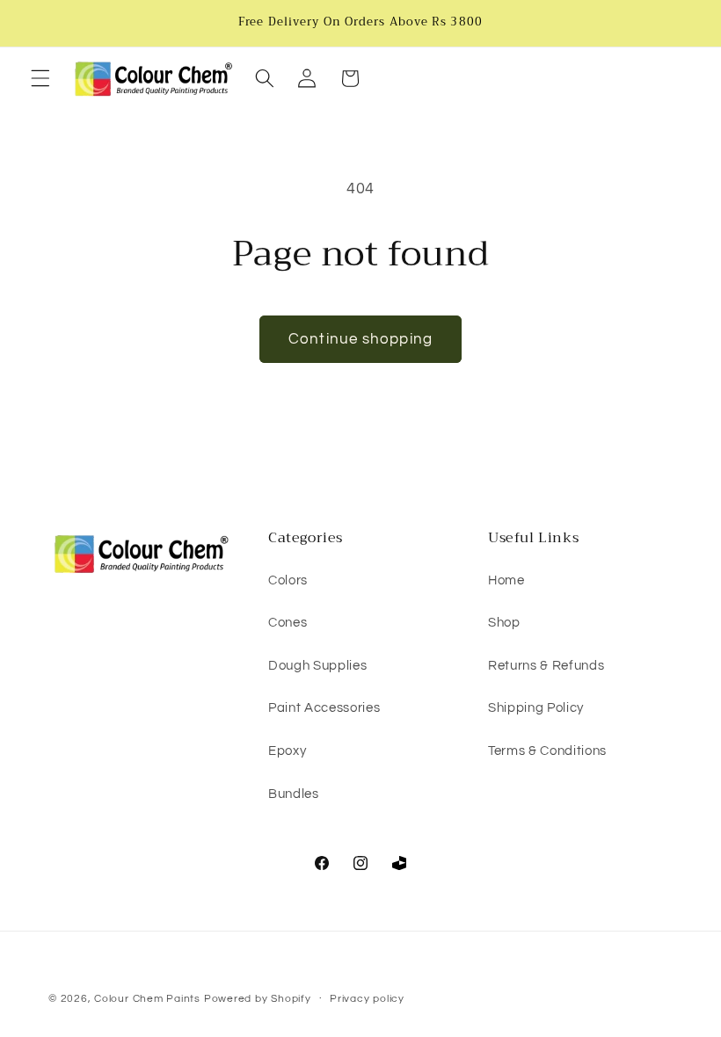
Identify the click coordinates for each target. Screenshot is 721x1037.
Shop (504, 622)
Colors (288, 580)
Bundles (293, 794)
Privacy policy (367, 998)
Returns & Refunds (546, 665)
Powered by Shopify (257, 998)
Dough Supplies (317, 665)
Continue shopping (360, 338)
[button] (40, 78)
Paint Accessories (324, 707)
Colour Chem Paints (147, 998)
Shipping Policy (536, 707)
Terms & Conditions (547, 750)
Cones (287, 622)
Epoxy (287, 750)
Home (506, 580)
